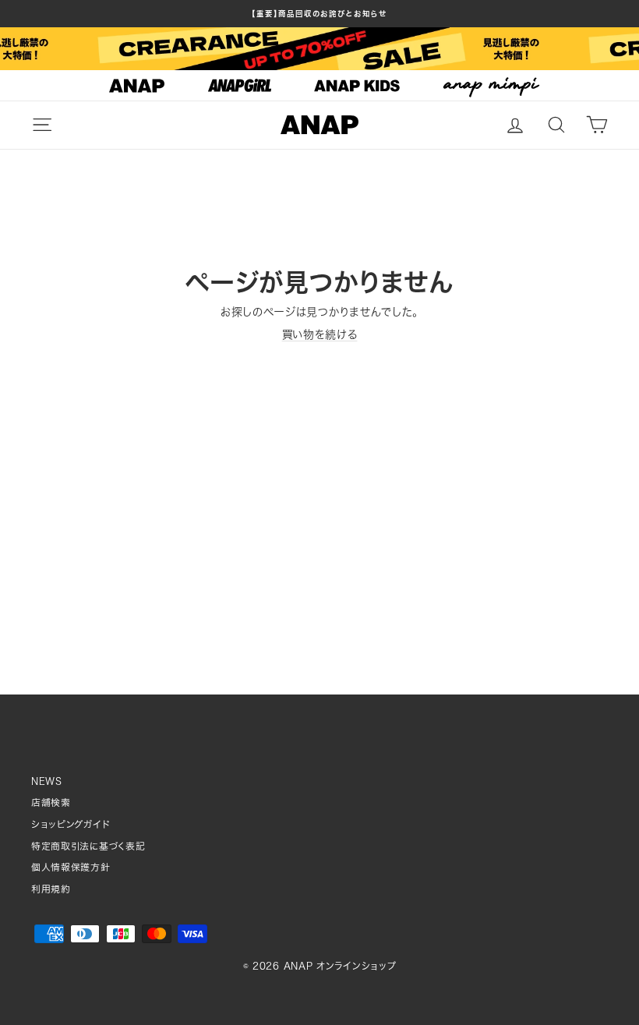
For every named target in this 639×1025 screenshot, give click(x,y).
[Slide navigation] (319, 85)
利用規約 (51, 889)
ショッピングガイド (70, 824)
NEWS (46, 781)
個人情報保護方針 (71, 867)
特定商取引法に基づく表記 (88, 846)
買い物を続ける (320, 334)
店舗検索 (51, 802)
